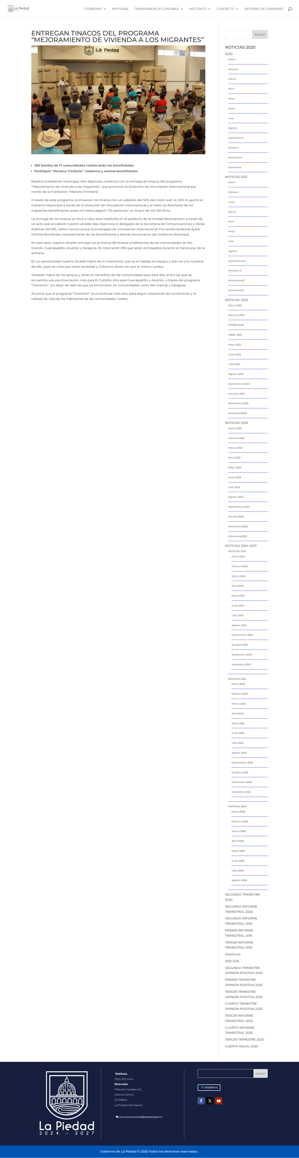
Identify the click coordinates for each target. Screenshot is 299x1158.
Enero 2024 (238, 556)
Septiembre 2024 (242, 634)
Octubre (233, 147)
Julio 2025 (237, 742)
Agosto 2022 (235, 373)
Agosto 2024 (239, 625)
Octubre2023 (236, 516)
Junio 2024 (238, 605)
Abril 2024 (238, 585)
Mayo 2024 (238, 595)
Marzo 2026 (239, 831)
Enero (232, 59)
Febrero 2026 (240, 821)
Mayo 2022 (234, 344)
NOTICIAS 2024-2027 (241, 546)
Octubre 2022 (236, 393)
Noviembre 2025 (242, 782)
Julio (231, 118)
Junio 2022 (234, 354)
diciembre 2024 (241, 664)
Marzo (232, 78)
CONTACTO (225, 9)
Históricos (233, 954)
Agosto (232, 127)
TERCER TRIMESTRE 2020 (244, 1039)
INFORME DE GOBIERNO (263, 9)
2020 (228, 54)
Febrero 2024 (240, 566)
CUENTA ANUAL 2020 (241, 1046)
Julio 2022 (234, 364)
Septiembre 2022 (239, 383)
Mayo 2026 (238, 850)
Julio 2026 (238, 870)
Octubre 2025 (240, 772)
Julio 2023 (234, 487)
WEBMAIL (211, 1087)
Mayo (231, 98)
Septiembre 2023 (239, 506)
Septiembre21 (237, 260)
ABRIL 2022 (235, 334)
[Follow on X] (209, 1100)
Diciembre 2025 (241, 791)
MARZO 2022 (236, 324)
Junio (231, 108)
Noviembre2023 (238, 526)
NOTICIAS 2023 (236, 423)
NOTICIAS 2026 (237, 806)
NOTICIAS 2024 (237, 551)
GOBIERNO (93, 9)
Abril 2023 (234, 457)
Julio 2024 (238, 615)
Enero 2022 (235, 305)
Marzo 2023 (235, 447)
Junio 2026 (238, 860)
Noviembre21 (236, 280)
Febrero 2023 (236, 438)
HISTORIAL (120, 9)
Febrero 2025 (240, 693)
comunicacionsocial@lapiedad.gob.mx (140, 1117)
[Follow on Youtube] (218, 1100)
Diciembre (234, 167)
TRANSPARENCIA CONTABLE (156, 9)
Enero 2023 (235, 428)
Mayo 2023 (234, 467)
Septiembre (235, 137)
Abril (231, 88)
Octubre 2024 (240, 644)
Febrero (233, 69)
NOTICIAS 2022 (236, 300)
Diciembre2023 (237, 536)
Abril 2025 (238, 713)
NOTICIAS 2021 (236, 177)
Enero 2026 (238, 811)
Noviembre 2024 (242, 654)
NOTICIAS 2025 (237, 678)
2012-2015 (232, 961)
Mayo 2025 (238, 723)
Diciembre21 (236, 290)
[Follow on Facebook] (201, 1100)
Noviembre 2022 (238, 403)
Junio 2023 (234, 477)
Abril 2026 (238, 841)
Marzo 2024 (239, 576)
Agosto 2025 (239, 752)
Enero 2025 (238, 683)
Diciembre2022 (237, 413)
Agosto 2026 (239, 880)
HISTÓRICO (198, 9)
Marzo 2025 (239, 703)
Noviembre (235, 157)
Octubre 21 (234, 270)
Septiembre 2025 (242, 762)
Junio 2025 (238, 733)
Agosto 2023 (235, 496)
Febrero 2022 (236, 315)
